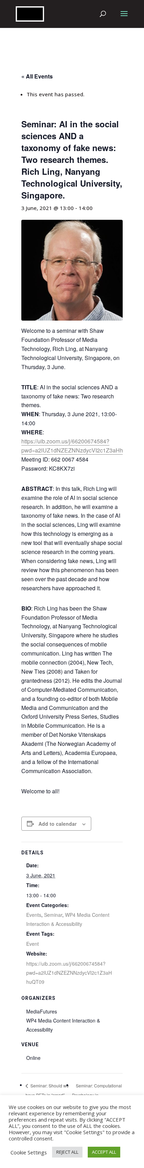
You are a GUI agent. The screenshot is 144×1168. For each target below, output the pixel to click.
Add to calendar (57, 823)
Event (32, 943)
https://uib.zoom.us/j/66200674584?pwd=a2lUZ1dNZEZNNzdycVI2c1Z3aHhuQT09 (80, 445)
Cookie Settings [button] (28, 1152)
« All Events (37, 76)
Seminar (53, 914)
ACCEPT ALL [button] (104, 1152)
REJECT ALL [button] (67, 1152)
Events (33, 914)
